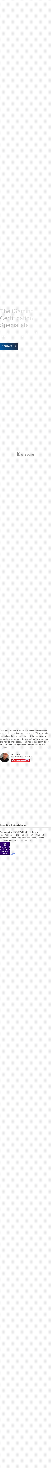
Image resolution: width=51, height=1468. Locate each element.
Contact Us (9, 346)
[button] (48, 750)
